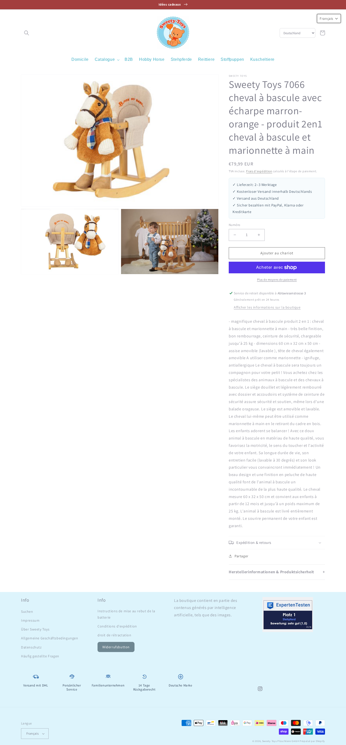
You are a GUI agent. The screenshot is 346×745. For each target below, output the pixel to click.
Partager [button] (241, 556)
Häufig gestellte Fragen (40, 656)
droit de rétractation (114, 635)
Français (32, 733)
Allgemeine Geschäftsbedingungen (49, 638)
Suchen (27, 611)
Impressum (30, 620)
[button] (26, 33)
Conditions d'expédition (117, 626)
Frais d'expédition (259, 171)
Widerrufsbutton (116, 647)
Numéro (234, 225)
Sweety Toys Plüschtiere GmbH (280, 741)
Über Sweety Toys (35, 629)
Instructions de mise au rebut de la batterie (126, 614)
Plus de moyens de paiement (277, 279)
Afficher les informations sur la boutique (267, 307)
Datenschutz (31, 647)
